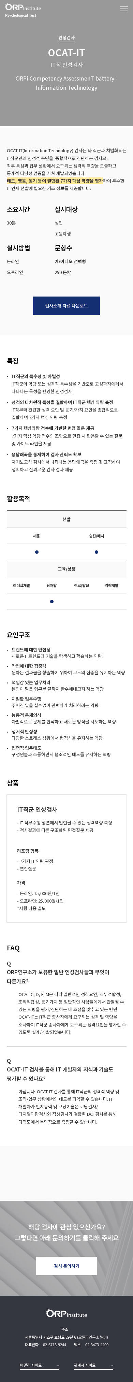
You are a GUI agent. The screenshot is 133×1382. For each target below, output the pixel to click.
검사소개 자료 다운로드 (66, 305)
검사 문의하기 (66, 1266)
